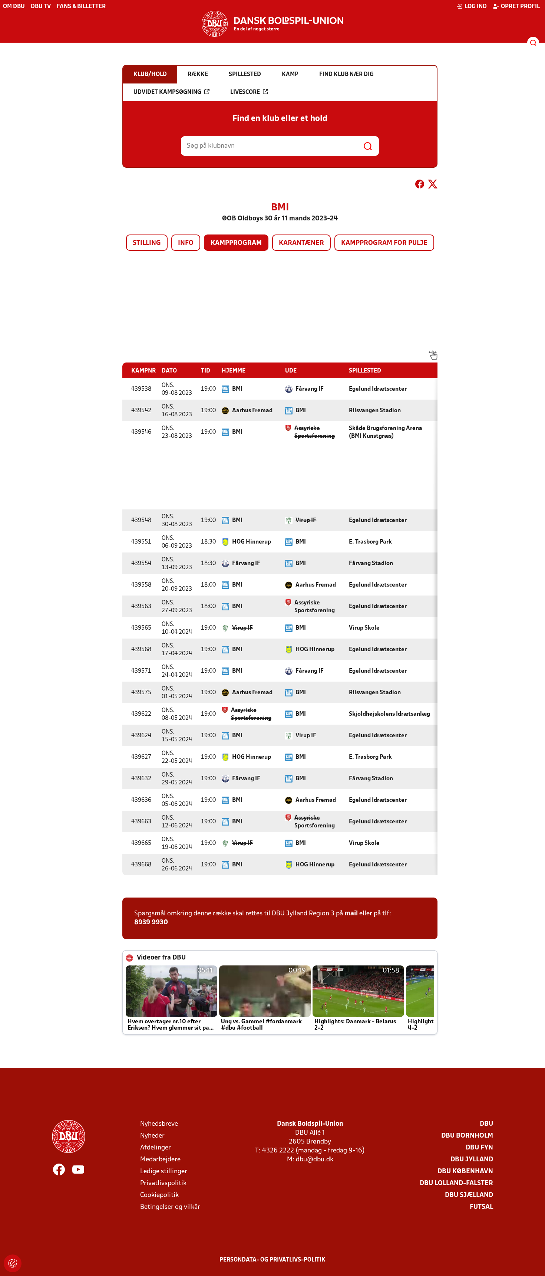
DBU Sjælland (469, 1195)
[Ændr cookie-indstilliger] (13, 1263)
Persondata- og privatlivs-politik (272, 1260)
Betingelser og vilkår (170, 1207)
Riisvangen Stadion (375, 410)
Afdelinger (155, 1148)
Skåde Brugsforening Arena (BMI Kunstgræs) (385, 432)
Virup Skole (364, 628)
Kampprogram (236, 243)
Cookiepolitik (159, 1195)
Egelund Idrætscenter (378, 389)
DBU (486, 1124)
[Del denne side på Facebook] (419, 185)
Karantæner (301, 243)
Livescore (245, 92)
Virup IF (305, 520)
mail (351, 914)
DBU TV (41, 6)
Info (186, 243)
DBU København (465, 1171)
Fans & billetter (81, 6)
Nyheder (152, 1136)
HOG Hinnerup (251, 542)
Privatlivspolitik (163, 1183)
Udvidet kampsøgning (167, 92)
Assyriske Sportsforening (314, 432)
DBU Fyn (479, 1148)
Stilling (147, 243)
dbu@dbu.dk (314, 1160)
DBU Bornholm (467, 1136)
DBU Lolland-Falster (456, 1183)
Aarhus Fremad (252, 410)
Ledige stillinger (163, 1171)
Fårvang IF (309, 389)
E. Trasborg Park (370, 542)
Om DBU (14, 6)
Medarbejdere (160, 1160)
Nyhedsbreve (159, 1124)
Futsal (481, 1207)
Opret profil (520, 6)
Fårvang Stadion (371, 563)
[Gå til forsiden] (272, 24)
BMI (237, 389)
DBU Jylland (471, 1160)
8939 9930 (151, 922)
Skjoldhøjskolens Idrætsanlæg (389, 714)
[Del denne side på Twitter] (432, 185)
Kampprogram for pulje (384, 243)
